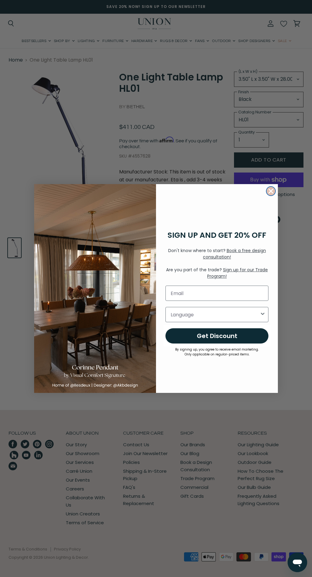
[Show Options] (263, 314)
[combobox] (215, 314)
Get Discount (217, 336)
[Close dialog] (270, 191)
